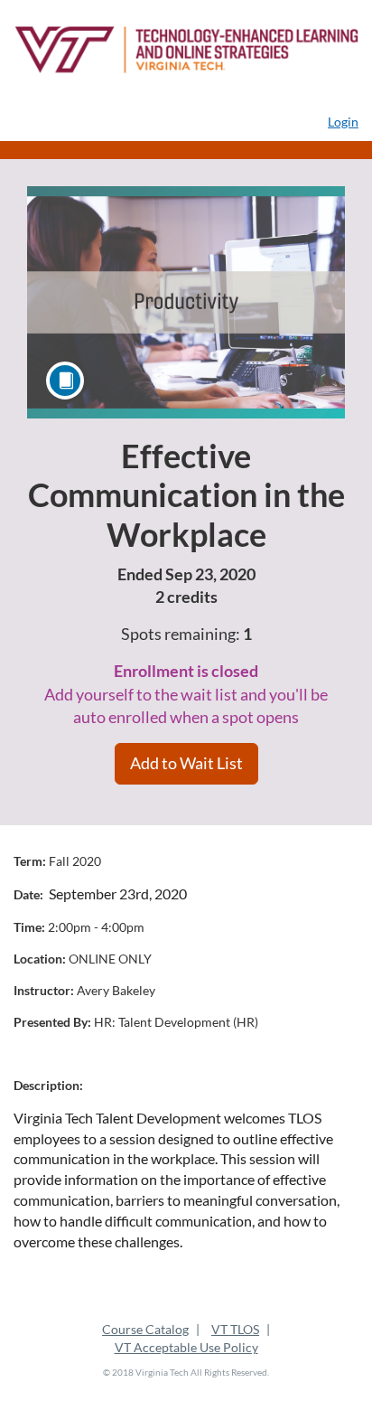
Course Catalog (145, 1329)
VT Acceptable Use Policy (186, 1347)
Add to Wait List (186, 763)
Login (343, 121)
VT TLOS (235, 1329)
